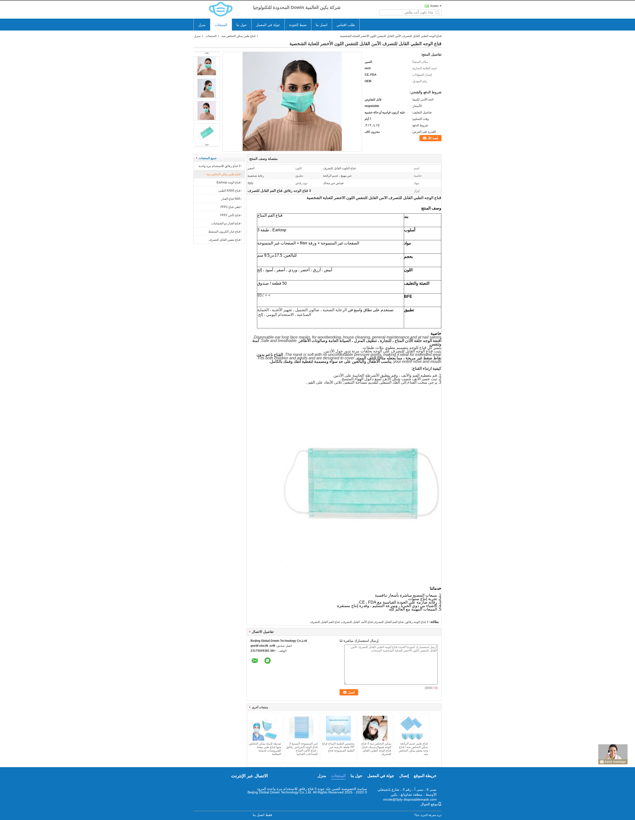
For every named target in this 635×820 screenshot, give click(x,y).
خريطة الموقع (425, 776)
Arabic (434, 6)
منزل (202, 25)
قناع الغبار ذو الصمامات (225, 223)
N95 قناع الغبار (230, 199)
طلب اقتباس (346, 25)
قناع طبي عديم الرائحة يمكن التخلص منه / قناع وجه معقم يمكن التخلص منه (413, 749)
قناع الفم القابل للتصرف (325, 622)
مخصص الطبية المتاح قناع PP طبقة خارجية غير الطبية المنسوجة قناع (338, 747)
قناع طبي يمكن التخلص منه (238, 36)
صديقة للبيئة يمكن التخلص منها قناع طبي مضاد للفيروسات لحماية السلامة (265, 749)
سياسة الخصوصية (354, 789)
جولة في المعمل (268, 25)
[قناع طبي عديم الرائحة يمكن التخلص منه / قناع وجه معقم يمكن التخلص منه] (411, 728)
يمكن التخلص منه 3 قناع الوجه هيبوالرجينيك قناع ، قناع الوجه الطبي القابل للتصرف (376, 749)
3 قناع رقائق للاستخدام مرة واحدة (219, 166)
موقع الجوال (429, 804)
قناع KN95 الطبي (229, 190)
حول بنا (241, 25)
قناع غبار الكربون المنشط (224, 231)
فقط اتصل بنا (262, 815)
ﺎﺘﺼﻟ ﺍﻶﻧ (433, 138)
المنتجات (221, 25)
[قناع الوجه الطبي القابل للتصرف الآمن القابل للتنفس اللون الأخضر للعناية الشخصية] (292, 150)
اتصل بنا (321, 25)
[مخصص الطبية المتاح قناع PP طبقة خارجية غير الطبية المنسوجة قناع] (338, 728)
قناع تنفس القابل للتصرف (224, 239)
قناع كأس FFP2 (230, 215)
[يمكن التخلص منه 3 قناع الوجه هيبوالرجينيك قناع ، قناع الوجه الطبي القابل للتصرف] (375, 728)
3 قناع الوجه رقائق (417, 622)
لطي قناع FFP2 (230, 207)
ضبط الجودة (298, 25)
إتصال (404, 776)
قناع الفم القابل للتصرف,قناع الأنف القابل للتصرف (373, 622)
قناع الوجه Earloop (228, 182)
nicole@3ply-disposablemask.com (410, 799)
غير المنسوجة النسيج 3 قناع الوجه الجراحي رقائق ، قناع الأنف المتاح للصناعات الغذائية (302, 749)
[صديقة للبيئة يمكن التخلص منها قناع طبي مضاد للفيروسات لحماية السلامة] (265, 728)
